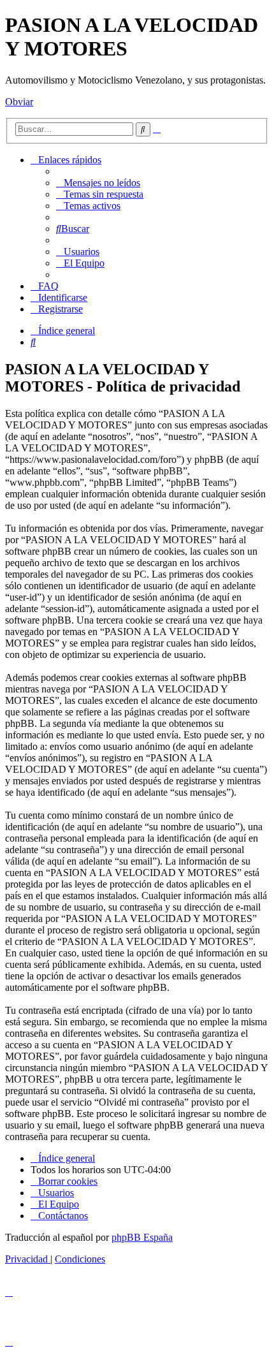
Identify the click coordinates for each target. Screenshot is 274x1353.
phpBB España (142, 1237)
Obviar (19, 101)
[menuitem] (98, 182)
